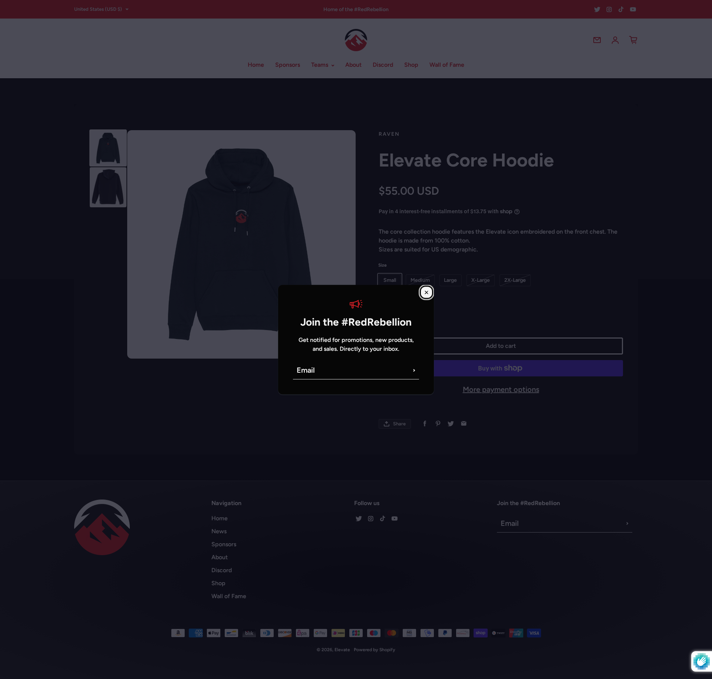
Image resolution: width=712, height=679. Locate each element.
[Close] (426, 292)
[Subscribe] (414, 370)
